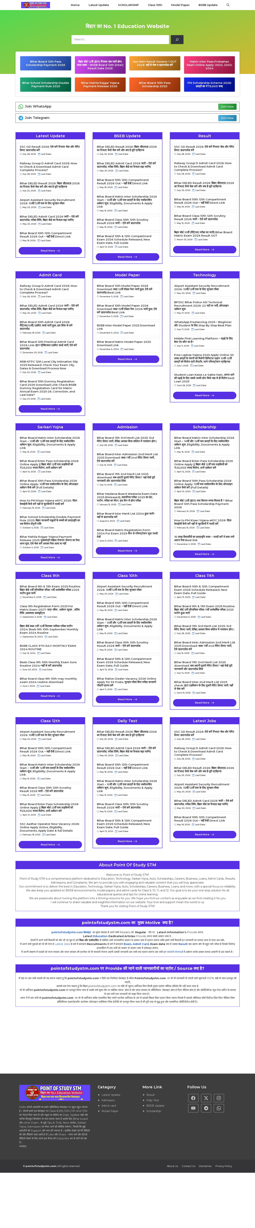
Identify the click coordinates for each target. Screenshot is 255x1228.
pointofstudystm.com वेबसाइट (72, 932)
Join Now (227, 106)
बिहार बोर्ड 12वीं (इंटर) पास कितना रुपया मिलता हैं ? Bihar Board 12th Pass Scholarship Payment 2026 (203, 504)
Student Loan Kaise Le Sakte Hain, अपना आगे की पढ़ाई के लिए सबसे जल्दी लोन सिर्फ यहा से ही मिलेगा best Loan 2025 (204, 378)
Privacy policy (223, 1166)
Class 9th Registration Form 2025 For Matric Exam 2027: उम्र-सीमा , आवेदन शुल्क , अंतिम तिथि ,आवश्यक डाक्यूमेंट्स (50, 610)
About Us (172, 1166)
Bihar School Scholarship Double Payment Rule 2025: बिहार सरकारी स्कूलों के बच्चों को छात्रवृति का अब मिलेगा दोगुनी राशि (50, 520)
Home (75, 5)
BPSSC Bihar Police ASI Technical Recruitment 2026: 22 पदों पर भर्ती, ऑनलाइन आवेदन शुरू (201, 306)
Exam (127, 944)
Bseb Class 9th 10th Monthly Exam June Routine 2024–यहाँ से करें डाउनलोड (48, 664)
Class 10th (155, 5)
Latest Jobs (62, 944)
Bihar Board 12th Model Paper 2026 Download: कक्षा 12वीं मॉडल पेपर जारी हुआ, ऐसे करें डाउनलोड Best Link (124, 289)
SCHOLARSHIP (128, 5)
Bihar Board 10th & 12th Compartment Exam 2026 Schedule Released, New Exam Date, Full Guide (124, 240)
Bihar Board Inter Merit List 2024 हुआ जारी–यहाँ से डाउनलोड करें (126, 515)
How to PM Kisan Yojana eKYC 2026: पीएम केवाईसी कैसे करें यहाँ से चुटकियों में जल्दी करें (48, 502)
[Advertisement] (112, 1040)
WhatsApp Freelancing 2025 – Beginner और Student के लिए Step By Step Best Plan (203, 323)
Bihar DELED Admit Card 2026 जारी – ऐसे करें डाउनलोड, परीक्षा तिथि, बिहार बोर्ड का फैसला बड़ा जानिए (49, 218)
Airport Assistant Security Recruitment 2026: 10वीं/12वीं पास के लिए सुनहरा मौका (47, 201)
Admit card (109, 1105)
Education (100, 936)
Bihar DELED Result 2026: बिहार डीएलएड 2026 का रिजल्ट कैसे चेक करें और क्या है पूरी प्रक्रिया (50, 185)
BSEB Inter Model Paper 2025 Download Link (126, 327)
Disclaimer (205, 1166)
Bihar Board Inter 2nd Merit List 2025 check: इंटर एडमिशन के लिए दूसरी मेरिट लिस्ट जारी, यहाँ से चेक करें (203, 685)
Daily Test (152, 1100)
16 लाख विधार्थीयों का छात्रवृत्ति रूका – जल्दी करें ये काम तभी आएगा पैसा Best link (204, 538)
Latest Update (99, 5)
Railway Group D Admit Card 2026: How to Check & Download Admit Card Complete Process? (48, 167)
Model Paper (180, 5)
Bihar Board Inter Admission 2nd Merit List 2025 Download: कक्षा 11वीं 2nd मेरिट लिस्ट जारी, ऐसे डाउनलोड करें (127, 458)
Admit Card (141, 944)
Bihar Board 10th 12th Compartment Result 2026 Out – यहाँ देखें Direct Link (46, 235)
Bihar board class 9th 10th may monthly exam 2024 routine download (48, 680)
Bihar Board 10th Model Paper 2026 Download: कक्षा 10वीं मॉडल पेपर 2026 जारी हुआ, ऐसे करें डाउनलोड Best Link (127, 309)
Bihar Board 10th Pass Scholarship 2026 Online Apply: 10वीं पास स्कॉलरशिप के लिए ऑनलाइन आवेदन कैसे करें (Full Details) (49, 484)
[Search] (177, 39)
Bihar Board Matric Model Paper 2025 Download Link (124, 343)
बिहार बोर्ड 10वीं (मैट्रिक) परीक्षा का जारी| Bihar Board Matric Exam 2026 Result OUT (203, 234)
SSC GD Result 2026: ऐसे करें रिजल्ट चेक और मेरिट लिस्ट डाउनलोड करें (50, 148)
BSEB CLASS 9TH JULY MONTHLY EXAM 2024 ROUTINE (48, 647)
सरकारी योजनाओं (175, 952)
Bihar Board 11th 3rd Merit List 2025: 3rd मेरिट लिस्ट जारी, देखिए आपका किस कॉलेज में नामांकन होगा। (127, 439)
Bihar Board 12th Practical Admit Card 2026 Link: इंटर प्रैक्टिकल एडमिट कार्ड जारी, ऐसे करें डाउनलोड (48, 345)
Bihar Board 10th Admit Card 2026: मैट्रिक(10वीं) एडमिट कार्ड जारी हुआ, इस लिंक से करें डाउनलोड (46, 325)
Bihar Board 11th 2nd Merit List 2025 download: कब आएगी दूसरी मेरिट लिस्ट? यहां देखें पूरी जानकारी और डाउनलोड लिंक (126, 477)
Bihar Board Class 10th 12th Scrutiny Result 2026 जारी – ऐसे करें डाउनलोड (122, 221)
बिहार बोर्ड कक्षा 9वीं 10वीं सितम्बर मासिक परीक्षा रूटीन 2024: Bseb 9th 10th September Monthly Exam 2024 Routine (49, 629)
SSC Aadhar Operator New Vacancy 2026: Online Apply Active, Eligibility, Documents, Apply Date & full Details (50, 827)
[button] (228, 5)
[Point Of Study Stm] (35, 5)
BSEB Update (208, 5)
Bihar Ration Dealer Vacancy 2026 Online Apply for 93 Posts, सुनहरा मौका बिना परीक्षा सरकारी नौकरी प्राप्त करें (126, 682)
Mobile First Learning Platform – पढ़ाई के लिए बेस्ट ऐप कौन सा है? (203, 340)
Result (183, 944)
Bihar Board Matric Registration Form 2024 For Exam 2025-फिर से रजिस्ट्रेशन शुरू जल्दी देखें (127, 533)
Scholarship (153, 1111)
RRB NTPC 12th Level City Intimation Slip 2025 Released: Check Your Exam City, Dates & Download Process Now (49, 365)
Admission (108, 1100)
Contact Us (188, 1166)
